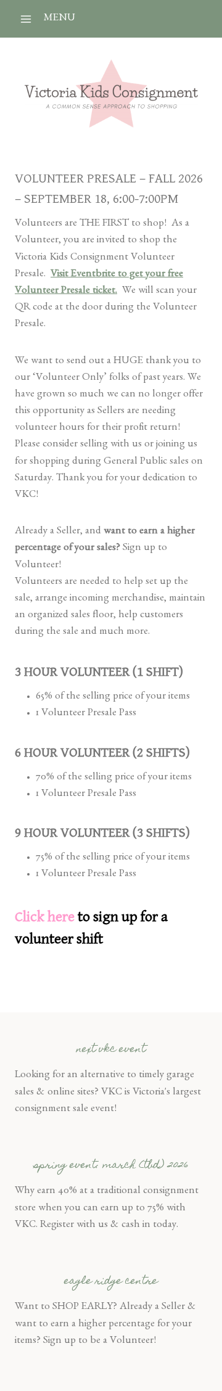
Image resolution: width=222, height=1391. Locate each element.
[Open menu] (26, 18)
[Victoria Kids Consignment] (111, 93)
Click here (45, 916)
